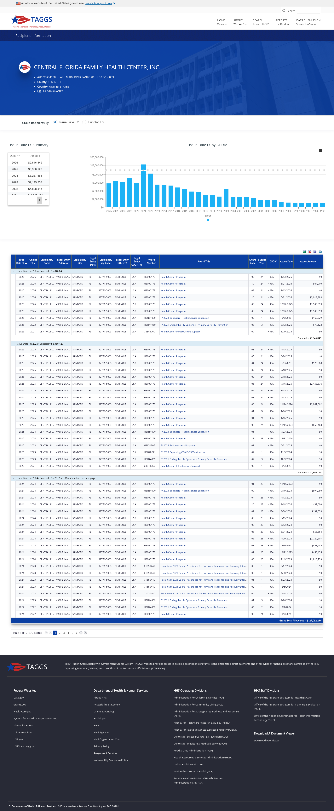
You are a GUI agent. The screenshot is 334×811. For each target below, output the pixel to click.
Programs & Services (105, 753)
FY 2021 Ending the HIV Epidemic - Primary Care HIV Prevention (194, 324)
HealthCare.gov (22, 711)
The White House (23, 725)
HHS (96, 725)
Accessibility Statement (107, 704)
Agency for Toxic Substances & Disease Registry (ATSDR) (205, 729)
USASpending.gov (24, 746)
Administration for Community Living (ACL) (198, 704)
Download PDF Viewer (266, 740)
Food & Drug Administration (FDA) (193, 750)
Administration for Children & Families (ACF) (199, 697)
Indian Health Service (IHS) (189, 764)
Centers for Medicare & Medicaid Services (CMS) (201, 743)
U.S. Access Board (23, 732)
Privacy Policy (101, 746)
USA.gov (18, 739)
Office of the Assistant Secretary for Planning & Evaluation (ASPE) (287, 706)
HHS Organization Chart (107, 739)
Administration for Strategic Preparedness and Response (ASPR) (206, 713)
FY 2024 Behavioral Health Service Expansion (184, 317)
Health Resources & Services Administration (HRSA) (203, 757)
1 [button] (39, 200)
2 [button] (46, 200)
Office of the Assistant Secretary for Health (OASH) (283, 697)
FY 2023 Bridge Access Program (177, 445)
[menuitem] (304, 252)
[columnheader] (15, 155)
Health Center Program (173, 277)
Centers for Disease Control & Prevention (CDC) (201, 736)
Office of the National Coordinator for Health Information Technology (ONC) (287, 718)
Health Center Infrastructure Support (180, 331)
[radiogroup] (129, 122)
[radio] (66, 122)
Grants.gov (20, 704)
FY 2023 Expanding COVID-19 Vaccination (182, 452)
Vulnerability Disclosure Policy (111, 760)
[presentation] (167, 448)
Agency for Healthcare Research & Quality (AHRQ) (202, 722)
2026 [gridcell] (15, 162)
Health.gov (100, 718)
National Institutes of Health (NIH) (193, 771)
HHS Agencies (102, 732)
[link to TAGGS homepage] (47, 20)
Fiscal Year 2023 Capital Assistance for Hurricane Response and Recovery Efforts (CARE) (207, 566)
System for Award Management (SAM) (35, 718)
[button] (284, 10)
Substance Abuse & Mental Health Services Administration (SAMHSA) (198, 780)
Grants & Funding (104, 711)
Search (291, 11)
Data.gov (19, 697)
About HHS (100, 697)
